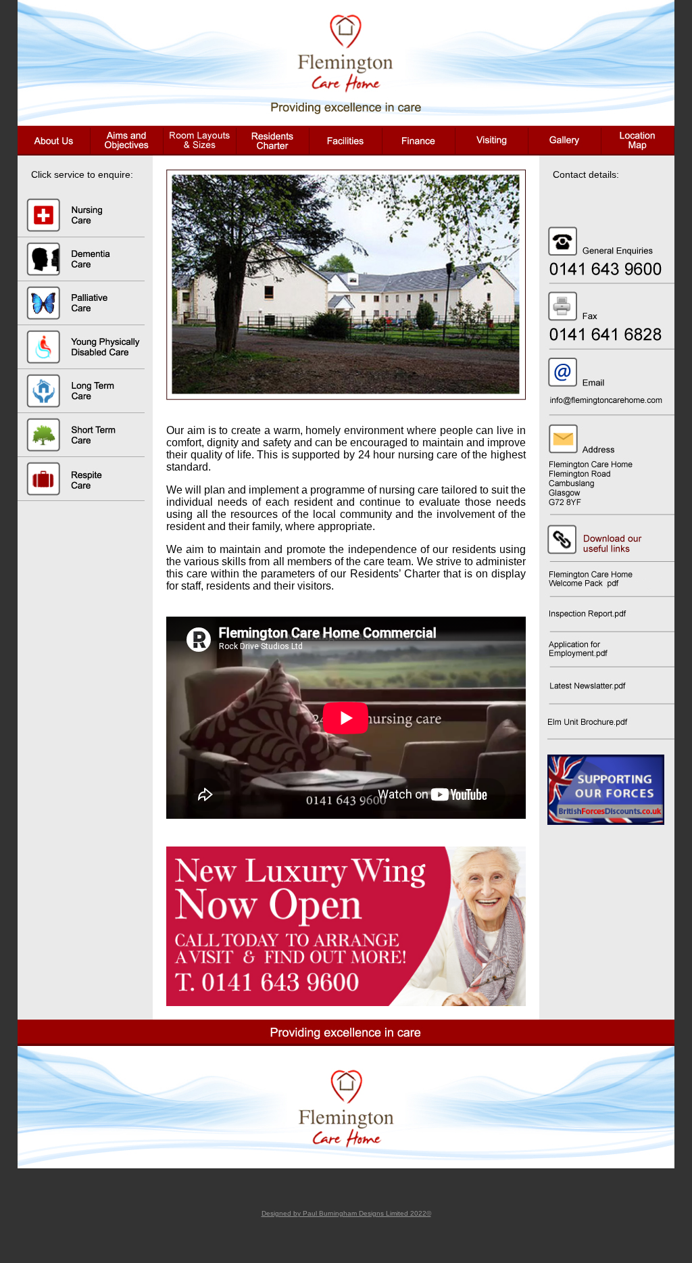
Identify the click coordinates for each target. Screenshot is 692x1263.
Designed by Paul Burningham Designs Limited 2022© (346, 1213)
